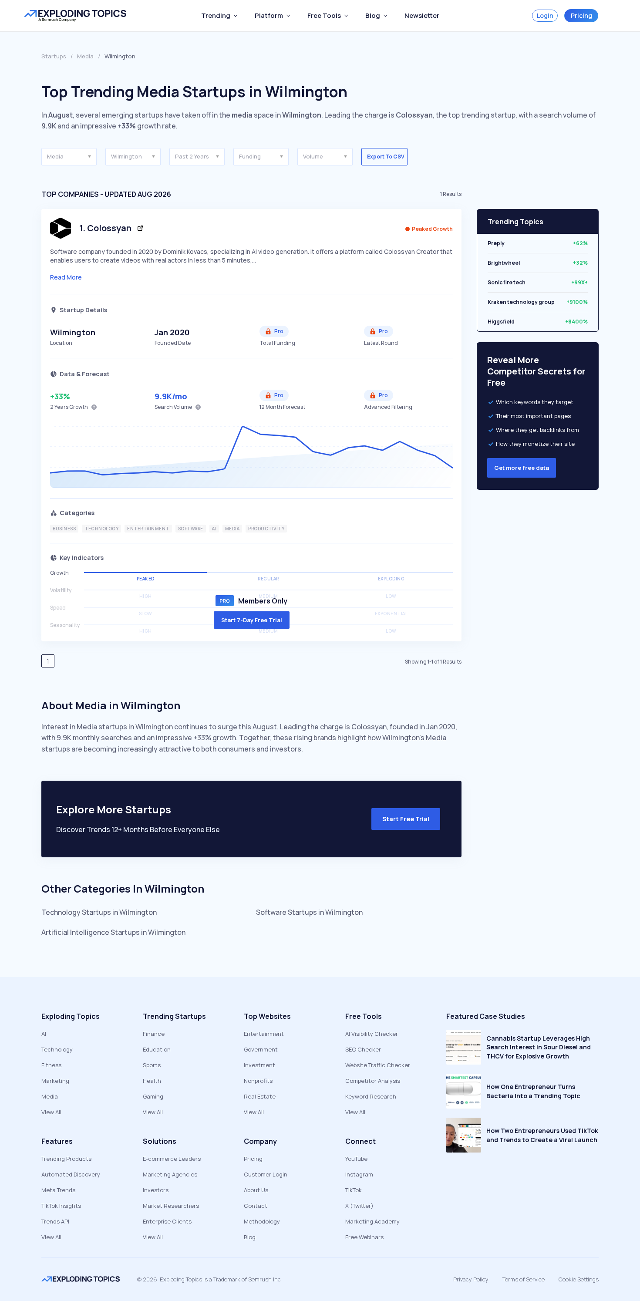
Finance (154, 1034)
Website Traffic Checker (377, 1065)
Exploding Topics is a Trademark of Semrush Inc (220, 1279)
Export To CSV (385, 156)
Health (152, 1081)
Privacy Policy (470, 1279)
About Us (256, 1190)
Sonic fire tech (506, 278)
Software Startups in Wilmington (309, 912)
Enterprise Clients (167, 1221)
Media (85, 56)
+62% (580, 239)
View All (51, 1112)
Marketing (55, 1081)
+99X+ (579, 278)
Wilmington (72, 332)
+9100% (577, 298)
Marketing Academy (372, 1221)
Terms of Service (523, 1279)
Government (261, 1049)
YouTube (356, 1159)
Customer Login (265, 1174)
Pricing (581, 15)
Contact (255, 1206)
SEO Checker (363, 1049)
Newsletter (421, 15)
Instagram (359, 1174)
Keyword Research (370, 1096)
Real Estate (260, 1096)
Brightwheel (504, 259)
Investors (155, 1190)
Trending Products (66, 1159)
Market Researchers (171, 1206)
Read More (66, 277)
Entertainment (264, 1034)
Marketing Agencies (170, 1174)
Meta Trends (58, 1190)
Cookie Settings (579, 1279)
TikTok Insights (61, 1206)
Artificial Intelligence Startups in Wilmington (113, 932)
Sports (152, 1065)
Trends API (55, 1221)
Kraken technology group (521, 298)
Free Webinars (364, 1237)
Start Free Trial (405, 819)
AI (43, 1034)
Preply (496, 239)
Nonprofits (258, 1081)
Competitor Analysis (372, 1081)
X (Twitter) (359, 1206)
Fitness (51, 1065)
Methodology (262, 1221)
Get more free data (521, 468)
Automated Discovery (70, 1174)
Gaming (153, 1096)
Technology (57, 1049)
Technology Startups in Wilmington (99, 912)
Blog (250, 1237)
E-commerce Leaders (172, 1159)
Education (157, 1049)
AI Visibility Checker (371, 1034)
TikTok (353, 1190)
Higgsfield (501, 317)
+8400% (576, 317)
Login (545, 15)
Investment (259, 1065)
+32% (580, 259)
